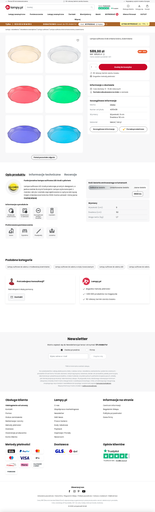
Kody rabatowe (61, 425)
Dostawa (9, 429)
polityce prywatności (89, 386)
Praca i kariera (60, 421)
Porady (67, 433)
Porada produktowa (135, 129)
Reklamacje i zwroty (14, 421)
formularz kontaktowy (103, 383)
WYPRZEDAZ (91, 24)
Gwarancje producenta (15, 433)
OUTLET (143, 14)
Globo (112, 104)
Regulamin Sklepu (111, 409)
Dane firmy (108, 417)
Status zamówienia (13, 417)
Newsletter (59, 413)
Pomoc (8, 413)
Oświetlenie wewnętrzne (28, 29)
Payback (58, 429)
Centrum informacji (111, 405)
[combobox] (60, 7)
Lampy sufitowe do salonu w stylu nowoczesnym (74, 267)
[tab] (15, 174)
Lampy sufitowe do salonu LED (111, 267)
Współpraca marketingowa (66, 409)
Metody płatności (13, 425)
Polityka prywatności (112, 413)
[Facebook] (71, 491)
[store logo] (14, 7)
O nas (56, 405)
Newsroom (59, 437)
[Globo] (13, 187)
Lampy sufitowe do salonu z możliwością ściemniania (28, 267)
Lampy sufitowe (42, 29)
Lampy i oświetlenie (12, 29)
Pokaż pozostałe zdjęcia (44, 157)
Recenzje (70, 174)
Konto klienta (11, 437)
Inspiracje (58, 433)
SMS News (58, 417)
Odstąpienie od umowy (16, 405)
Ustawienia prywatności (45, 496)
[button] (24, 94)
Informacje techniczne (45, 174)
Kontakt (9, 409)
